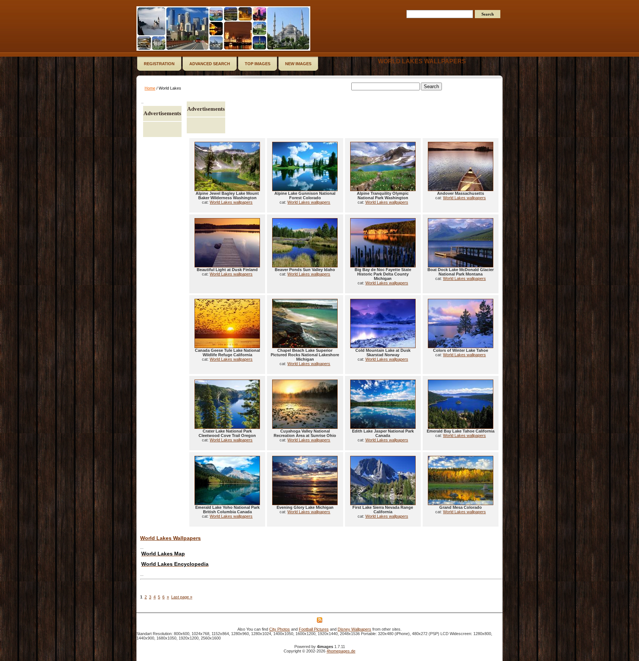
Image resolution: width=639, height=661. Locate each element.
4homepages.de (341, 651)
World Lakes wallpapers (422, 61)
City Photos (279, 629)
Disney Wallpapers (354, 629)
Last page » (181, 597)
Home (150, 88)
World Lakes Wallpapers (170, 538)
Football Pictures (314, 629)
